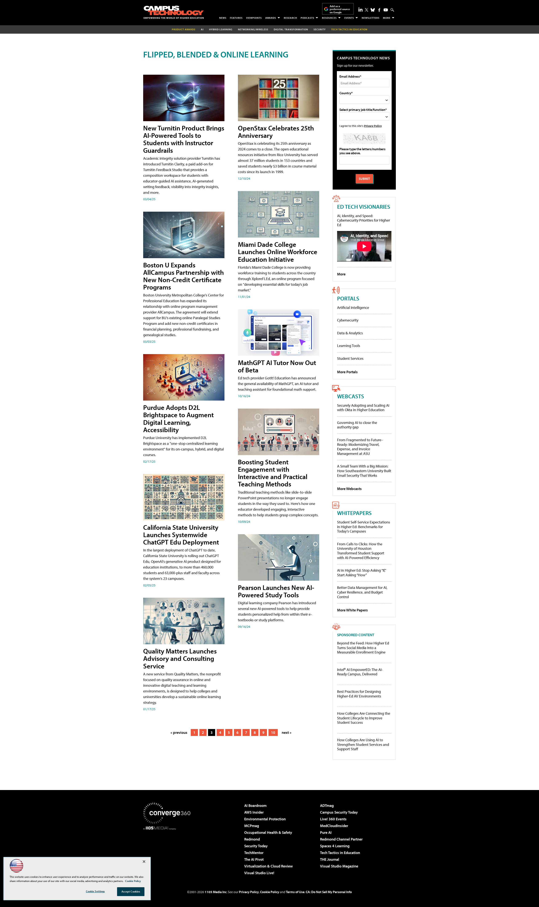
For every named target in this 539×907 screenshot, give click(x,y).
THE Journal (329, 859)
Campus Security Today (339, 812)
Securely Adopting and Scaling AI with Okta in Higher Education (363, 407)
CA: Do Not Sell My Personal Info (329, 892)
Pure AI (326, 832)
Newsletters (370, 17)
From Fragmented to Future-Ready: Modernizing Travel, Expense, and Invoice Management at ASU (360, 446)
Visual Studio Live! (259, 872)
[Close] (144, 861)
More (386, 17)
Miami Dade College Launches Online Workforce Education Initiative (277, 251)
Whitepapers (354, 513)
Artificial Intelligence (353, 307)
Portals (348, 298)
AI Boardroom (255, 805)
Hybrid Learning (220, 29)
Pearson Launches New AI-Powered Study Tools (276, 591)
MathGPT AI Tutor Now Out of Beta (277, 366)
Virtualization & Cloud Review (268, 866)
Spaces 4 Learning (335, 845)
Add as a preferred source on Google (340, 9)
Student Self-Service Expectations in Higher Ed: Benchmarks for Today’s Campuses (363, 527)
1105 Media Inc (216, 892)
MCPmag (251, 825)
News (222, 17)
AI (202, 29)
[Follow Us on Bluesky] (373, 10)
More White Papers (352, 610)
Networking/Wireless (253, 29)
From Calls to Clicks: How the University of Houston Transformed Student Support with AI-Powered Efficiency (360, 551)
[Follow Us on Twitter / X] (366, 10)
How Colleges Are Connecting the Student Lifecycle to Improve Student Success (363, 718)
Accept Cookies (130, 891)
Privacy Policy (373, 126)
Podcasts (307, 17)
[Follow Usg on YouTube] (386, 10)
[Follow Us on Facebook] (379, 10)
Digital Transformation (291, 29)
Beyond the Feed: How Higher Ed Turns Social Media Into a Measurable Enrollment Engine (363, 648)
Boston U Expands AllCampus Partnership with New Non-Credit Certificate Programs (183, 276)
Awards (270, 17)
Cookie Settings (95, 891)
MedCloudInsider (334, 825)
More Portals (347, 371)
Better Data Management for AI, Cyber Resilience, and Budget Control (362, 592)
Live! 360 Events (333, 819)
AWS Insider (254, 812)
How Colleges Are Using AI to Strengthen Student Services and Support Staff (363, 744)
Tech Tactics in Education (340, 852)
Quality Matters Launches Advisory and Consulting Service (180, 658)
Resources (329, 17)
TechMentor (253, 852)
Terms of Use (295, 892)
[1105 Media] (168, 851)
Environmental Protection (265, 819)
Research (290, 17)
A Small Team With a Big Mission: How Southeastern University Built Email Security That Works (364, 471)
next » (286, 732)
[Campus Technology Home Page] (173, 12)
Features (236, 17)
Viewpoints (254, 17)
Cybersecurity (347, 320)
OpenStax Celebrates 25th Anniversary (276, 131)
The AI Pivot (254, 859)
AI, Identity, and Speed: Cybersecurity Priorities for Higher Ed (363, 220)
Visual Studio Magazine (339, 866)
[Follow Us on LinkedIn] (360, 9)
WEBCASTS (350, 396)
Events (349, 17)
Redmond (252, 839)
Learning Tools (348, 345)
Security (320, 29)
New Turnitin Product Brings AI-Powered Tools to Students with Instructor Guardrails (183, 139)
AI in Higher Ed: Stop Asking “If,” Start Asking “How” (361, 572)
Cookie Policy (269, 892)
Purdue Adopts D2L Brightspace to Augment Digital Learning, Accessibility (178, 418)
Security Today (256, 845)
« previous (179, 732)
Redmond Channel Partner (341, 839)
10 (273, 732)
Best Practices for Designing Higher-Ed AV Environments (359, 693)
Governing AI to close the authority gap (357, 425)
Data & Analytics (350, 333)
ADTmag (327, 805)
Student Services (350, 358)
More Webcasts (349, 488)
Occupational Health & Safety (268, 832)
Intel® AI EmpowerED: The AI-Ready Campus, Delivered (360, 671)
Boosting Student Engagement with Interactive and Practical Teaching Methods (272, 473)
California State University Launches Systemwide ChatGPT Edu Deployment (181, 534)
